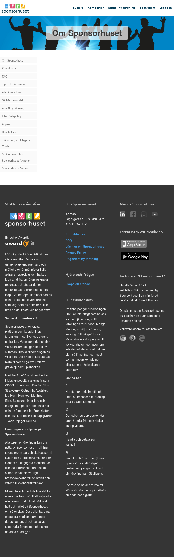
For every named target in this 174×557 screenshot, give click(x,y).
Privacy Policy (76, 252)
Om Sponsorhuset (13, 60)
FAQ (4, 76)
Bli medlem (147, 7)
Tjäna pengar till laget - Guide (16, 143)
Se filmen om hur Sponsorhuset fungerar (16, 157)
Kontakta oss (10, 68)
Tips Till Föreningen (14, 84)
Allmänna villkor (11, 92)
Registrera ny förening (82, 259)
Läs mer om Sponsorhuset (85, 246)
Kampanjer (96, 7)
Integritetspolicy (11, 116)
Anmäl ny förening (121, 7)
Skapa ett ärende (78, 284)
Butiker (78, 7)
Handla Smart (10, 132)
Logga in (165, 7)
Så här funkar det (12, 100)
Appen (6, 124)
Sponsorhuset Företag (15, 168)
